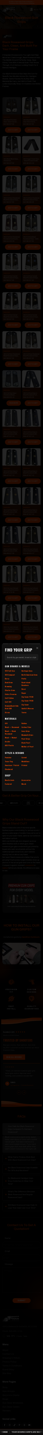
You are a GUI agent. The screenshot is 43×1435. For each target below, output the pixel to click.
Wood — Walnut (11, 737)
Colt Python (9, 698)
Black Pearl (26, 742)
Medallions (26, 761)
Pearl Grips (26, 738)
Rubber (24, 723)
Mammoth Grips (27, 735)
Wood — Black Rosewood (10, 732)
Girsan (7, 712)
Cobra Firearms (11, 694)
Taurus (24, 712)
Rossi (24, 689)
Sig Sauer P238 (27, 697)
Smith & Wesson (28, 708)
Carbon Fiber (26, 727)
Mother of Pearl (28, 746)
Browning (8, 686)
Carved (24, 757)
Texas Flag (9, 761)
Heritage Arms (27, 671)
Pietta (24, 678)
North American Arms (30, 674)
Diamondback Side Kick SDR (12, 707)
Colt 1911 (8, 702)
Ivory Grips (26, 731)
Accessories (26, 780)
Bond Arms (9, 682)
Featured (8, 784)
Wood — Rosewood (12, 727)
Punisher (8, 757)
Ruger (24, 693)
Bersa (7, 678)
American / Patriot (12, 765)
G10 (6, 723)
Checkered (9, 769)
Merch (24, 784)
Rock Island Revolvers (26, 683)
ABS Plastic (9, 745)
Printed (24, 765)
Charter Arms (10, 690)
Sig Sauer (25, 704)
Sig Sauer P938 (27, 700)
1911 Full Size (10, 671)
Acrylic (7, 741)
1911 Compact (10, 674)
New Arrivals (9, 780)
